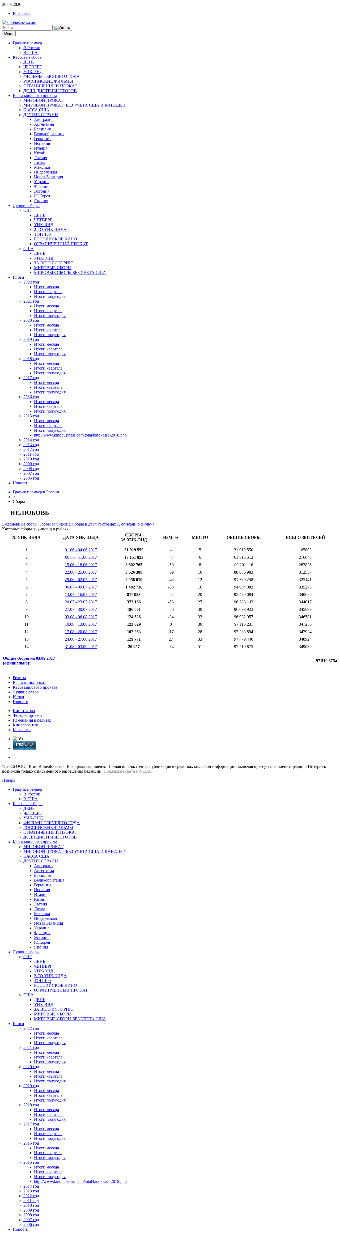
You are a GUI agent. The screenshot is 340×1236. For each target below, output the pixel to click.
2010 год (31, 459)
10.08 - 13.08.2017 (81, 624)
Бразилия (42, 129)
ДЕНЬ (29, 62)
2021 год (31, 301)
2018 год (31, 358)
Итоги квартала (48, 291)
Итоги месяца (46, 287)
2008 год (31, 468)
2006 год (31, 478)
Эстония (41, 191)
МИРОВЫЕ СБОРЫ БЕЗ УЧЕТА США (70, 272)
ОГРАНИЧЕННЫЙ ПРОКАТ (50, 86)
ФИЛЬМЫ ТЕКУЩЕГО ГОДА (51, 76)
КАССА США (36, 110)
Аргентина (44, 124)
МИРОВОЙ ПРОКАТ (43, 100)
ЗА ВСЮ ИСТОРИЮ (53, 263)
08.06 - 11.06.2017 (81, 557)
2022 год (31, 282)
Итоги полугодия (50, 296)
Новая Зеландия (48, 177)
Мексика (42, 167)
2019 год (31, 339)
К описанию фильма (135, 524)
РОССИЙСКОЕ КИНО (55, 239)
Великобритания (49, 134)
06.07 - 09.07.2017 (81, 587)
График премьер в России (36, 492)
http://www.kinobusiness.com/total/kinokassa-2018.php (80, 435)
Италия (40, 148)
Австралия (43, 119)
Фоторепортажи (27, 715)
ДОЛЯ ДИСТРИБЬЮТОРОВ (50, 90)
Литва (39, 162)
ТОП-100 (42, 234)
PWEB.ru (144, 771)
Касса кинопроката (30, 682)
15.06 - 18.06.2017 (81, 564)
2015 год (31, 416)
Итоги (18, 277)
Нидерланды (45, 172)
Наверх (8, 780)
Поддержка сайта (119, 771)
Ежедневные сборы (19, 524)
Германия (42, 138)
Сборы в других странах (94, 524)
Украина (41, 181)
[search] (62, 28)
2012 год (31, 449)
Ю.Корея (42, 196)
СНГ (27, 210)
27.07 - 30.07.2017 (81, 609)
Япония (41, 200)
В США (30, 52)
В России (31, 47)
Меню (9, 34)
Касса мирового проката (35, 95)
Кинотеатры (24, 710)
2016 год (31, 397)
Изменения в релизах (32, 720)
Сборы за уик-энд (55, 524)
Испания (42, 143)
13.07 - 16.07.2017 (81, 594)
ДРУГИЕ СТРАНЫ (40, 114)
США (28, 248)
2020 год (31, 320)
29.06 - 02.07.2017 (81, 579)
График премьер (27, 43)
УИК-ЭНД (33, 71)
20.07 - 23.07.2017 (81, 602)
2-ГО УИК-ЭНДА (50, 229)
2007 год (31, 473)
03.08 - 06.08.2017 (81, 617)
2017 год (31, 377)
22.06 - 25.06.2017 (81, 572)
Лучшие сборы (26, 205)
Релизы (19, 677)
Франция (42, 186)
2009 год (31, 464)
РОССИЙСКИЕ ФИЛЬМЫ (48, 81)
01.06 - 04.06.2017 (81, 550)
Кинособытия (25, 725)
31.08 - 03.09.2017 (81, 646)
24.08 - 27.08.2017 (81, 639)
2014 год (31, 440)
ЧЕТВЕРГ (32, 67)
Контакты (22, 13)
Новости (20, 483)
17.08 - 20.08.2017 (81, 631)
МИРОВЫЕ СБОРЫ (52, 267)
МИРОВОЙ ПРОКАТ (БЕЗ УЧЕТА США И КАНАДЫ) (74, 105)
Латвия (40, 157)
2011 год (31, 454)
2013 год (31, 444)
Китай (39, 153)
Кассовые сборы (27, 57)
